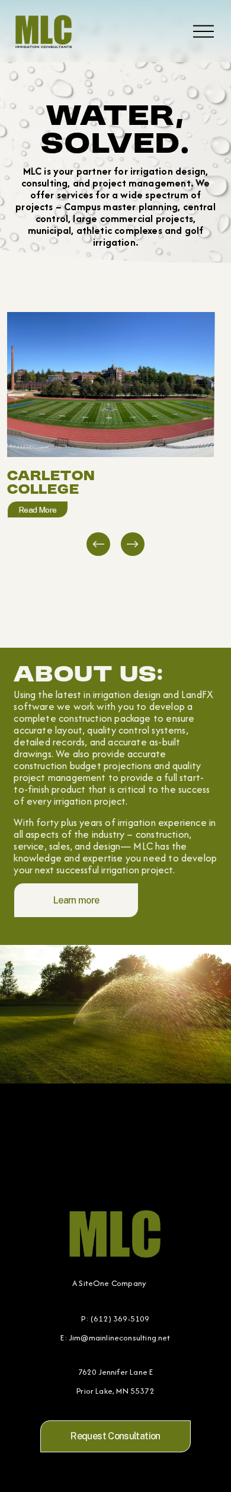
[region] (115, 435)
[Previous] (98, 544)
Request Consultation (115, 1436)
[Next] (132, 544)
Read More (37, 510)
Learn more (76, 900)
